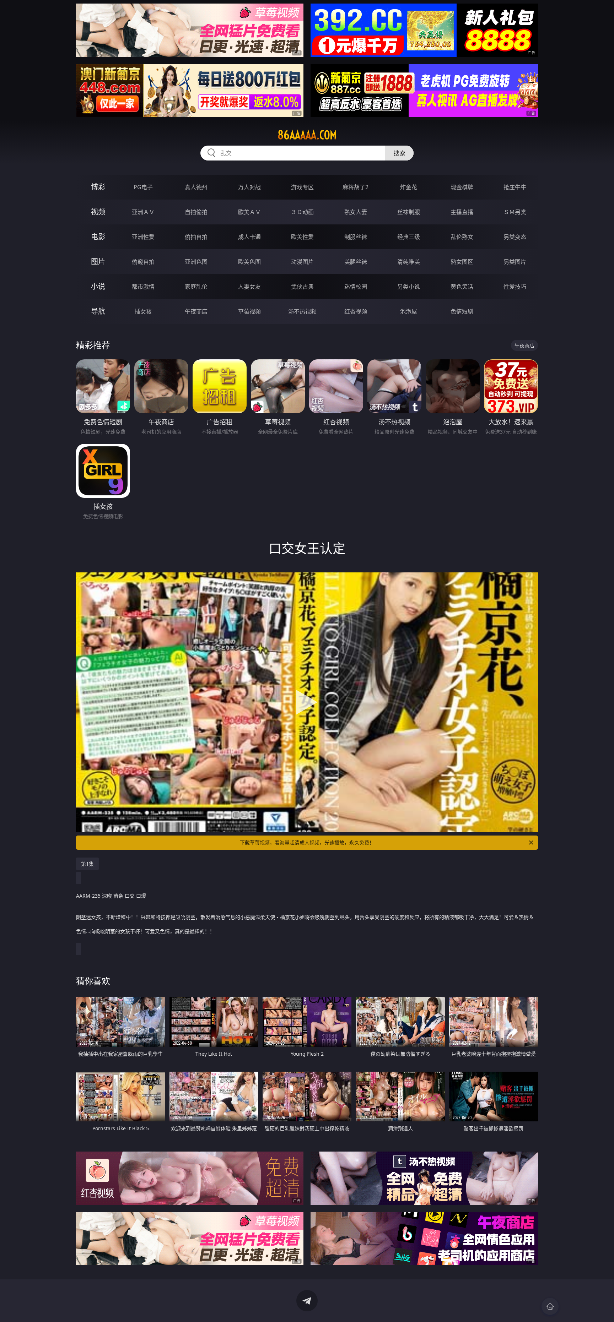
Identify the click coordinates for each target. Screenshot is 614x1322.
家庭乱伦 (196, 286)
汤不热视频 (302, 311)
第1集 (87, 863)
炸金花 (408, 187)
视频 (98, 212)
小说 (98, 286)
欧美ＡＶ (249, 212)
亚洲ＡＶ (143, 212)
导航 (98, 311)
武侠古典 (302, 286)
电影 (98, 236)
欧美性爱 (302, 237)
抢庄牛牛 (514, 187)
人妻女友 (249, 286)
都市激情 (143, 286)
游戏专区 (302, 187)
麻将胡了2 (355, 187)
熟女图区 (462, 262)
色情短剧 (462, 311)
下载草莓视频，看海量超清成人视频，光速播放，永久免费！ (307, 842)
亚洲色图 (196, 262)
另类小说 (408, 286)
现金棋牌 (462, 187)
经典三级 (408, 237)
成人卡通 (249, 237)
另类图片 (514, 262)
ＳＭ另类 (514, 212)
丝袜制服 (408, 212)
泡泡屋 (408, 311)
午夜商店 (196, 311)
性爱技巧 (514, 286)
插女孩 (143, 311)
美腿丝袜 (355, 262)
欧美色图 (249, 262)
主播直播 (462, 212)
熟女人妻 (355, 212)
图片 (98, 261)
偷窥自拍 (143, 262)
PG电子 (143, 187)
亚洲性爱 (143, 237)
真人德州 (196, 187)
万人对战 (249, 187)
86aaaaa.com (307, 135)
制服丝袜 (355, 237)
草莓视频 (249, 311)
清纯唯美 (408, 262)
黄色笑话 (462, 286)
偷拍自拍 (196, 237)
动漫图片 (302, 262)
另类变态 (514, 237)
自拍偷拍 (196, 212)
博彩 (98, 187)
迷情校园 (355, 286)
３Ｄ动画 (302, 212)
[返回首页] (550, 1306)
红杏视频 (355, 311)
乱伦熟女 (462, 237)
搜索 (399, 153)
